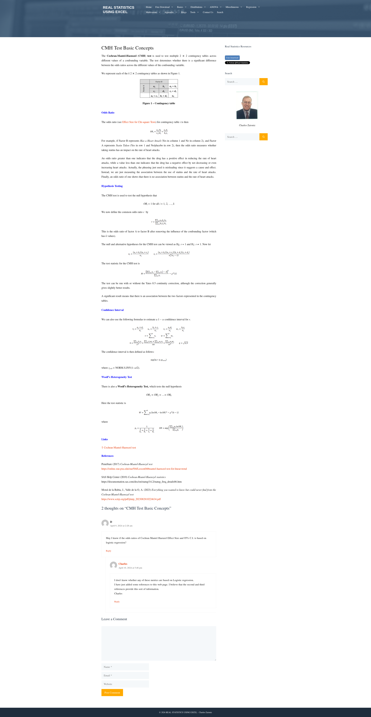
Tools (192, 12)
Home (149, 6)
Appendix (169, 12)
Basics (180, 6)
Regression (251, 6)
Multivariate (151, 12)
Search (220, 12)
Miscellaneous (232, 6)
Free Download (162, 6)
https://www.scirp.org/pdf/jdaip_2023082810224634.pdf (131, 499)
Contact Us (208, 12)
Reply (108, 550)
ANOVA (214, 6)
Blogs (184, 12)
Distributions (196, 6)
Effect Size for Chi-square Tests (139, 122)
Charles (123, 564)
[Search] (263, 81)
